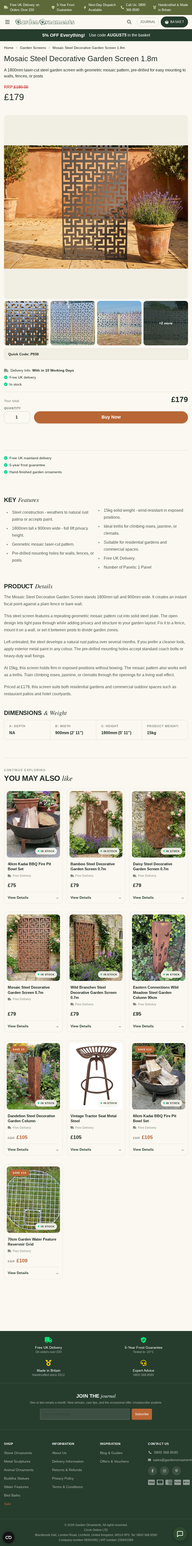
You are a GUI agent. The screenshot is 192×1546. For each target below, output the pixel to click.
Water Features (16, 1487)
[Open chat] (180, 1534)
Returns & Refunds (67, 1470)
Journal (148, 22)
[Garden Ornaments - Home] (67, 22)
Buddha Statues (16, 1478)
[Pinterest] (176, 1470)
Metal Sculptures (17, 1461)
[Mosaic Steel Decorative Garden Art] (72, 323)
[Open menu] (7, 21)
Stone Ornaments (18, 1453)
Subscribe (142, 1414)
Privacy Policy (63, 1478)
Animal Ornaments (19, 1470)
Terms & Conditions (67, 1487)
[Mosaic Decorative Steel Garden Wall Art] (166, 323)
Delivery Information (68, 1461)
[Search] (129, 21)
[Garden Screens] (96, 207)
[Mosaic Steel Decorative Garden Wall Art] (26, 323)
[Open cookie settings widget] (8, 1538)
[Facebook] (152, 1470)
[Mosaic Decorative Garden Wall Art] (119, 323)
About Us (59, 1453)
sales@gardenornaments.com (170, 1460)
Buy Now (111, 417)
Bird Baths (12, 1495)
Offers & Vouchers (114, 1461)
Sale (7, 1504)
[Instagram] (164, 1470)
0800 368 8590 (166, 1452)
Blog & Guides (111, 1453)
